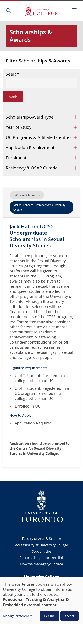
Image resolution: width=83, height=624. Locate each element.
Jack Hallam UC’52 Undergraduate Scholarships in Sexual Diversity (37, 236)
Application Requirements (31, 147)
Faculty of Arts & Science (41, 538)
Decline (49, 616)
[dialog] (41, 601)
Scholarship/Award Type (29, 117)
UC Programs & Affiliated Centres (39, 137)
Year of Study (18, 127)
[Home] (41, 10)
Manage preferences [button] (18, 616)
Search (12, 74)
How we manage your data (41, 564)
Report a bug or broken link (42, 557)
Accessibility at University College (41, 545)
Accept (69, 616)
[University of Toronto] (41, 506)
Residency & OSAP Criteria (31, 168)
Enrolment (16, 158)
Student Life (41, 551)
